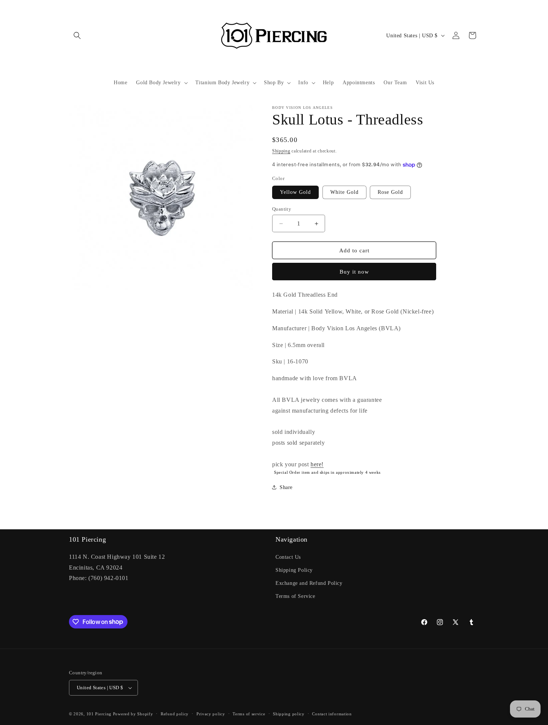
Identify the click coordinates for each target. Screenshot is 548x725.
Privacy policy (210, 714)
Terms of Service (295, 596)
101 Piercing (98, 714)
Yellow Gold (295, 192)
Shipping (281, 151)
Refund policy (175, 714)
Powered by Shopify (133, 714)
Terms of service (249, 714)
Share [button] (286, 487)
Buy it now (354, 272)
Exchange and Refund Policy (309, 583)
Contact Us (288, 557)
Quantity (281, 209)
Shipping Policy (294, 570)
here (316, 464)
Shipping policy (289, 714)
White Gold (344, 192)
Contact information (332, 714)
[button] (77, 35)
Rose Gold (390, 192)
